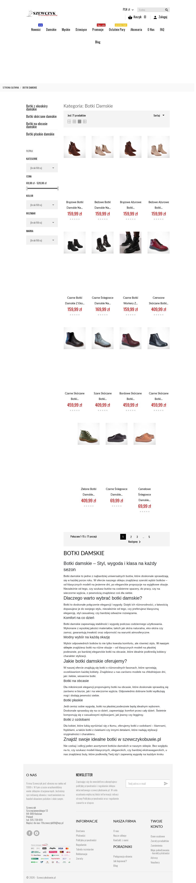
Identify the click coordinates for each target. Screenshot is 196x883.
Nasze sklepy (119, 835)
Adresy (154, 858)
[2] (73, 219)
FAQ (162, 29)
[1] (70, 219)
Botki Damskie (70, 52)
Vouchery (155, 862)
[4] (77, 219)
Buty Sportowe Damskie (39, 70)
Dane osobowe (158, 836)
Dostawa (80, 831)
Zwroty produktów (160, 841)
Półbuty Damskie (63, 61)
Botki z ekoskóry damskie (36, 108)
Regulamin (81, 845)
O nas (151, 29)
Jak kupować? (120, 861)
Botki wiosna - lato (96, 52)
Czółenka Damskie (125, 52)
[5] (79, 219)
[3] (75, 219)
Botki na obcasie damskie (36, 125)
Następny (135, 542)
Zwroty (79, 858)
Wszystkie (31, 52)
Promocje (98, 28)
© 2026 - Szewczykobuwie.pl (41, 877)
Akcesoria (136, 29)
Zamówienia (156, 845)
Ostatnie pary (34, 78)
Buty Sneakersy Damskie (120, 61)
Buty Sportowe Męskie (72, 70)
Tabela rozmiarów (85, 849)
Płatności (80, 835)
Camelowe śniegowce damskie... (144, 495)
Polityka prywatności (86, 840)
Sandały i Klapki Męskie (130, 70)
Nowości (36, 28)
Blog (97, 42)
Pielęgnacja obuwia (122, 856)
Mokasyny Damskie (36, 61)
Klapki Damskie (150, 52)
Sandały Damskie (90, 61)
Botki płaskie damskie (40, 134)
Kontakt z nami (120, 840)
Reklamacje (81, 854)
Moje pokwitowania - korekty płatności (160, 851)
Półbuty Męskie (101, 70)
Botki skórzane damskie (41, 117)
